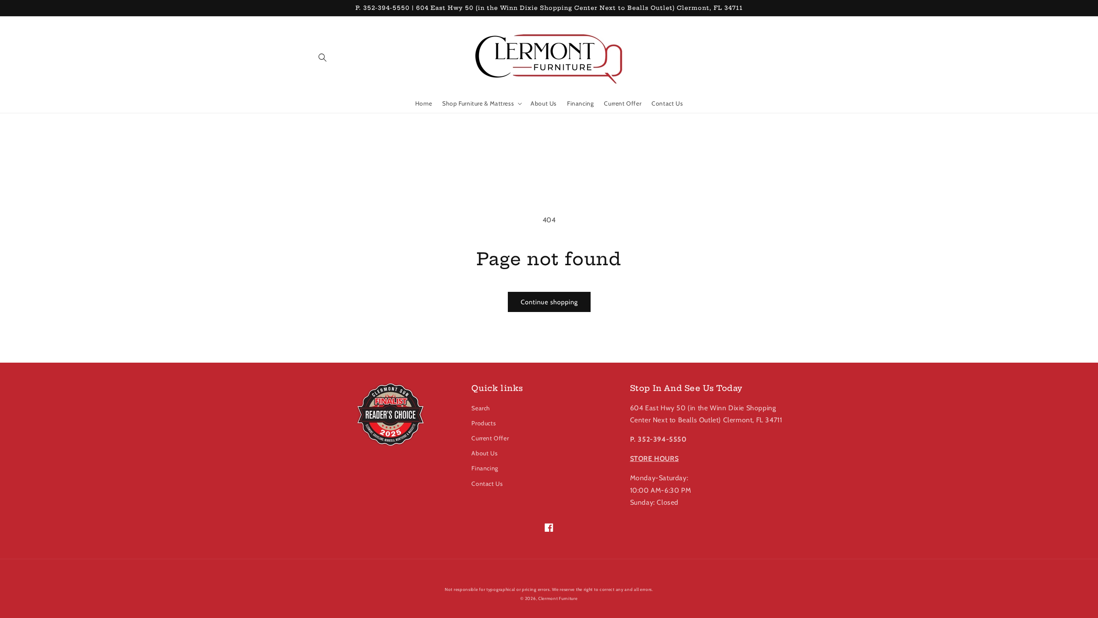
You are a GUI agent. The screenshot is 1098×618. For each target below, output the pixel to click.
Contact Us (487, 484)
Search (480, 408)
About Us (484, 453)
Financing (484, 468)
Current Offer (490, 438)
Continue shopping (549, 302)
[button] (322, 57)
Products (483, 423)
